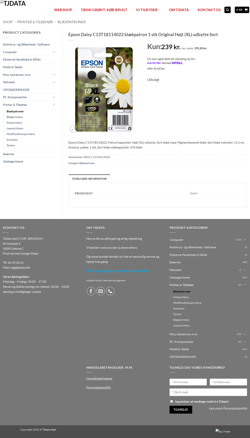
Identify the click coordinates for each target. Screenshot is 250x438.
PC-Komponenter (15, 97)
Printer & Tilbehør (35, 22)
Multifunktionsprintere (21, 134)
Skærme (8, 154)
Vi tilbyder (147, 10)
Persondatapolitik (98, 387)
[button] (242, 10)
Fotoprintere (14, 122)
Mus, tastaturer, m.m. (17, 74)
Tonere (11, 145)
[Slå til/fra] (54, 51)
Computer (10, 52)
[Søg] (227, 10)
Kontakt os (209, 10)
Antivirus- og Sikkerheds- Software (26, 44)
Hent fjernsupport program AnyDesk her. (118, 271)
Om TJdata (179, 10)
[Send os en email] (100, 291)
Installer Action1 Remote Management (106, 280)
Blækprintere (15, 117)
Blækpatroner (72, 22)
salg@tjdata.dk (20, 267)
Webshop (63, 10)
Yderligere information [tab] (89, 178)
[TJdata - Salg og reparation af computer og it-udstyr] (23, 10)
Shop (7, 22)
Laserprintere (15, 128)
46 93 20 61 (16, 262)
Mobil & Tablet (12, 67)
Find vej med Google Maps (20, 253)
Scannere (12, 139)
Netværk (9, 82)
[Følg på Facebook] (91, 291)
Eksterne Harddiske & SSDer (22, 59)
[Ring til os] (110, 291)
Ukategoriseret (13, 161)
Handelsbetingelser (99, 378)
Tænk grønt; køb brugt (104, 10)
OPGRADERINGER (16, 89)
